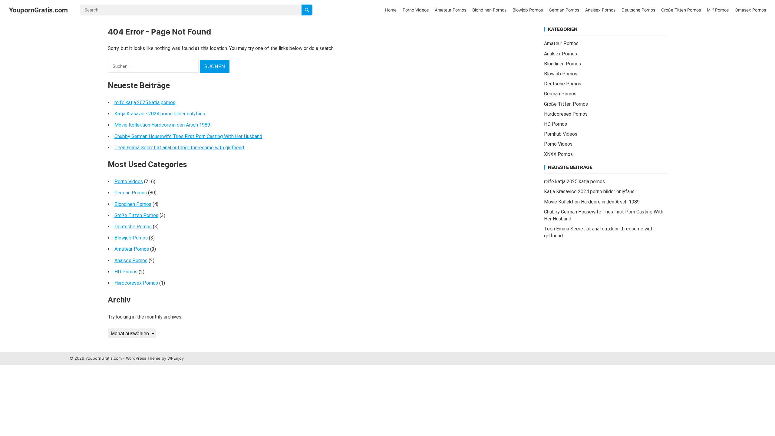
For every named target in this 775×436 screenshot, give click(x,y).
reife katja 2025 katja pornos (144, 102)
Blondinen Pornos (489, 9)
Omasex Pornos (750, 9)
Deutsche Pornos (638, 9)
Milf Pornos (718, 9)
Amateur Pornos (450, 9)
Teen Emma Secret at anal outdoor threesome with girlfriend (179, 147)
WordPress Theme (143, 358)
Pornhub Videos (560, 134)
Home (391, 9)
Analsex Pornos (600, 9)
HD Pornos (125, 272)
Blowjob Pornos (528, 9)
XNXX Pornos (558, 154)
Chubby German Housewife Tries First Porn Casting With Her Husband (188, 136)
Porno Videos (416, 9)
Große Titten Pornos (681, 9)
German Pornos (564, 9)
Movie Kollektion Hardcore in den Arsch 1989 (162, 125)
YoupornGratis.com (38, 10)
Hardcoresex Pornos (136, 283)
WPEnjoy (175, 358)
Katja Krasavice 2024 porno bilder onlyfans (159, 114)
